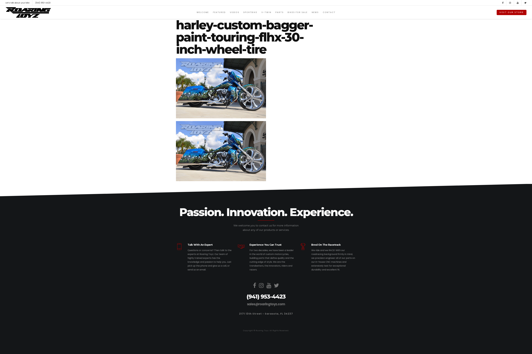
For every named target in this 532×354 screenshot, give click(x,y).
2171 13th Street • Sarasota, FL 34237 (266, 313)
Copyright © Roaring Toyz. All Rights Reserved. (266, 330)
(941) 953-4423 (42, 2)
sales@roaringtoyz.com (266, 304)
